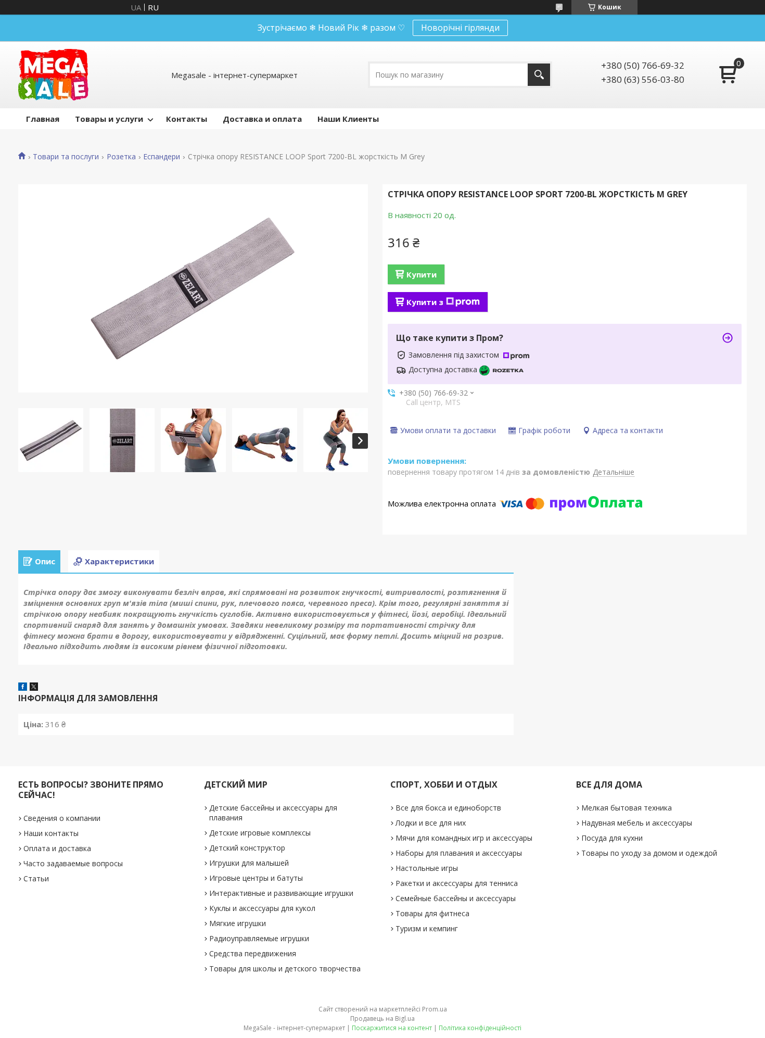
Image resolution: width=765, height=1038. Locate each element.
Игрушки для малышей (249, 863)
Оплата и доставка (57, 848)
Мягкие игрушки (237, 923)
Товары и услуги (109, 118)
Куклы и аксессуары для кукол (262, 908)
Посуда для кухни (612, 838)
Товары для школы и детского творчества (285, 968)
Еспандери (161, 156)
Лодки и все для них (431, 823)
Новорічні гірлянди (460, 27)
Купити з (424, 302)
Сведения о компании (61, 818)
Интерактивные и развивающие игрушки (281, 893)
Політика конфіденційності (480, 1027)
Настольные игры (427, 868)
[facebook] (22, 687)
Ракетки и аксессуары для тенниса (457, 883)
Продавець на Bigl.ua (382, 1018)
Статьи (36, 878)
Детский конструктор (247, 848)
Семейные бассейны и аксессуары (456, 898)
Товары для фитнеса (432, 913)
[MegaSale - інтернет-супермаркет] (53, 74)
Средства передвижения (252, 953)
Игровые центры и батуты (256, 878)
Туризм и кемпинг (427, 928)
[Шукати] (539, 75)
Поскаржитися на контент (392, 1027)
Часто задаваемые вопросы (73, 863)
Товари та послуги (66, 156)
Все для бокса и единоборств (448, 808)
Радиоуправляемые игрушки (259, 938)
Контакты (186, 118)
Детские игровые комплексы (260, 833)
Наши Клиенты (348, 118)
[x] (34, 687)
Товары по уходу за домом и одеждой (649, 853)
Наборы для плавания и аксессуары (459, 853)
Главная (42, 118)
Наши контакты (51, 833)
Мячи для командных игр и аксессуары (464, 838)
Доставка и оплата (262, 118)
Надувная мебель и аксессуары (636, 823)
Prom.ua (434, 1009)
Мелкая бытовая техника (626, 808)
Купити (421, 274)
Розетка (121, 156)
